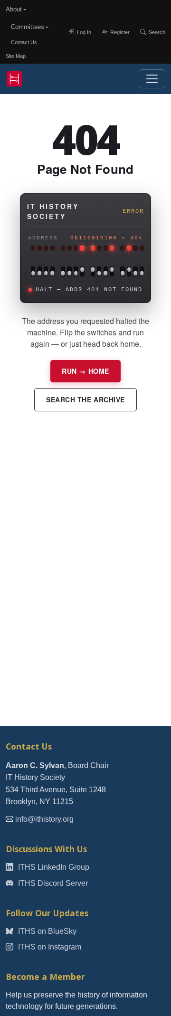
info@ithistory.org (44, 819)
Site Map (16, 56)
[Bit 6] (99, 271)
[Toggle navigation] (152, 78)
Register (119, 32)
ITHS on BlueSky (46, 931)
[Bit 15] (33, 271)
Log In (83, 32)
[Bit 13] (46, 271)
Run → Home (85, 371)
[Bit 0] (142, 271)
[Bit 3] (122, 271)
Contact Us (24, 42)
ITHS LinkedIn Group (52, 867)
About (14, 9)
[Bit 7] (93, 271)
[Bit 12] (52, 271)
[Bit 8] (82, 271)
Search (156, 32)
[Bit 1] (135, 271)
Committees (27, 26)
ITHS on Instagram (48, 947)
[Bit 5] (106, 271)
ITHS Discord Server (52, 883)
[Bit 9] (76, 271)
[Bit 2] (129, 271)
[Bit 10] (69, 271)
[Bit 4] (112, 271)
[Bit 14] (40, 271)
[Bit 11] (63, 271)
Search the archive (85, 399)
